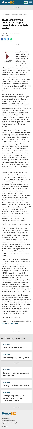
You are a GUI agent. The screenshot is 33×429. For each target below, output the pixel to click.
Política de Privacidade (8, 421)
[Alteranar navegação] (31, 2)
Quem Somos (5, 419)
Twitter (4, 323)
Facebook (14, 323)
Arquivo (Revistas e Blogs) (9, 423)
